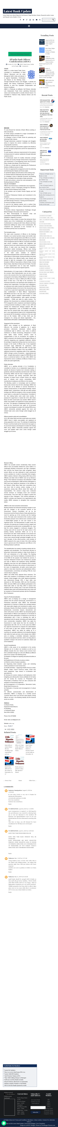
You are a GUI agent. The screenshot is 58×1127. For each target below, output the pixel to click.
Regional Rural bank (44, 272)
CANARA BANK (42, 233)
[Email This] (8, 729)
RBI (51, 270)
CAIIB (51, 231)
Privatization (50, 260)
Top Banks (51, 283)
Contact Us (46, 1120)
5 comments (24, 66)
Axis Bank (41, 221)
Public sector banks (44, 262)
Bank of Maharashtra (44, 229)
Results (51, 272)
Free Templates (40, 1123)
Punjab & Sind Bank (43, 264)
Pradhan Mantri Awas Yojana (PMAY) (15, 1078)
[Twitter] (23, 19)
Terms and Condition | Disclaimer (24, 1120)
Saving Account (43, 276)
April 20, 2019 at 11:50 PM (26, 809)
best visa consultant (13, 800)
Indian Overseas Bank (44, 244)
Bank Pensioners (48, 225)
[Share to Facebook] (12, 729)
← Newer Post (7, 780)
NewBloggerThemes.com (48, 1125)
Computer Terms (48, 1114)
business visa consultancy (15, 801)
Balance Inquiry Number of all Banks (15, 1074)
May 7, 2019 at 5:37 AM (20, 858)
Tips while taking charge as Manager (15, 1068)
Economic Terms (48, 1112)
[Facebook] (20, 19)
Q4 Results (47, 270)
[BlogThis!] (9, 729)
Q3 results (41, 270)
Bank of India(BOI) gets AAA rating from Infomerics (44, 139)
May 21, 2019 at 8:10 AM (21, 876)
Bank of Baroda (43, 227)
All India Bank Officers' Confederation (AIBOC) (20, 60)
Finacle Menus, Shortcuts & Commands (16, 1072)
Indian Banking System (44, 242)
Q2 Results (47, 268)
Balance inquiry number (45, 223)
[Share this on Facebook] (8, 726)
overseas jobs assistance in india (17, 798)
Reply (10, 804)
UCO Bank (41, 285)
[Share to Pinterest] (13, 729)
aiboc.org (11, 723)
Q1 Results (41, 268)
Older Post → (32, 780)
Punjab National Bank (44, 266)
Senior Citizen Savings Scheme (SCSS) (47, 279)
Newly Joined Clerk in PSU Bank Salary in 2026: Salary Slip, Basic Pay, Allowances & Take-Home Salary (46, 113)
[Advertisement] (29, 3)
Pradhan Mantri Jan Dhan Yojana (47, 252)
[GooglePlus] (26, 19)
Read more (47, 107)
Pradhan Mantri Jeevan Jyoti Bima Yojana (47, 255)
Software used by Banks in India (14, 1070)
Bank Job (41, 225)
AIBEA (48, 217)
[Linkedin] (33, 19)
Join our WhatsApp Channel (20, 54)
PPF (44, 246)
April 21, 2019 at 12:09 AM (26, 831)
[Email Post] (5, 729)
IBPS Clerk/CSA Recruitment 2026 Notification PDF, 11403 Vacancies (47, 84)
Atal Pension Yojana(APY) (49, 219)
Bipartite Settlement (44, 231)
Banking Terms (48, 1108)
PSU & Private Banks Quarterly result (15, 1076)
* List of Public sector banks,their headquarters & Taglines (46, 195)
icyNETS (28, 1125)
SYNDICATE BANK (43, 274)
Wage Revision (42, 291)
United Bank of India (44, 289)
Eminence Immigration (15, 790)
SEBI (48, 1101)
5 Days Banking (42, 217)
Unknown (11, 858)
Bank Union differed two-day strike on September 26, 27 (9, 770)
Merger (41, 246)
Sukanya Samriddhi (43, 283)
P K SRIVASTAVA (13, 809)
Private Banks (42, 260)
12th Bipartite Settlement (45, 215)
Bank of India (51, 227)
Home (20, 780)
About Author (38, 1120)
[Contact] (36, 19)
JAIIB (51, 244)
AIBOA (51, 217)
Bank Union (27, 64)
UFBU (46, 285)
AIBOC (21, 64)
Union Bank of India (44, 287)
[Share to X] (10, 729)
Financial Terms (48, 1110)
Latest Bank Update (17, 11)
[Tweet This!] (10, 726)
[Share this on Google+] (12, 726)
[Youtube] (30, 19)
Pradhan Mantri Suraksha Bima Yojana (47, 258)
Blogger (33, 1123)
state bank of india (43, 293)
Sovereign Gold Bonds (44, 281)
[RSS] (39, 19)
